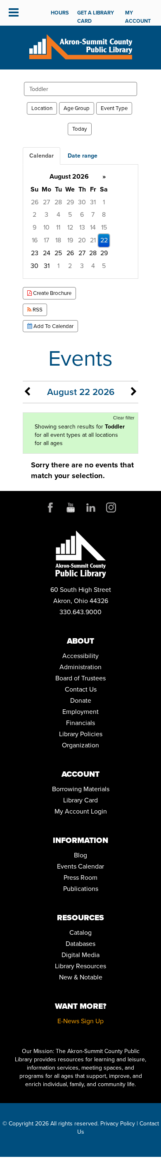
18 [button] (58, 240)
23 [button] (34, 253)
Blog (80, 855)
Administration (80, 667)
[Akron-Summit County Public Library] (80, 46)
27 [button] (46, 202)
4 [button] (58, 214)
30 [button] (82, 202)
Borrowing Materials (80, 789)
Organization (80, 745)
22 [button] (104, 240)
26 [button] (34, 202)
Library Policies (80, 734)
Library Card (80, 800)
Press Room (80, 877)
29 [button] (70, 202)
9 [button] (34, 227)
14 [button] (93, 227)
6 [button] (82, 214)
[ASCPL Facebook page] (50, 507)
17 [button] (46, 240)
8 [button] (104, 214)
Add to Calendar (52, 326)
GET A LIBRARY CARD (95, 17)
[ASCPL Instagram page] (111, 507)
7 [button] (93, 214)
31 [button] (93, 202)
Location (41, 108)
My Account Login (80, 811)
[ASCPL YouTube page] (71, 507)
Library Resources (80, 966)
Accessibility (80, 656)
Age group (77, 108)
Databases (80, 943)
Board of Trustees (80, 678)
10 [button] (46, 227)
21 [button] (93, 240)
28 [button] (58, 202)
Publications (80, 888)
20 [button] (82, 240)
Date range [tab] (82, 155)
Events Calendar (80, 866)
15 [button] (104, 227)
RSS (37, 310)
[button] (14, 13)
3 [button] (46, 214)
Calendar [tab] (41, 155)
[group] (80, 221)
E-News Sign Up (80, 1021)
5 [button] (70, 214)
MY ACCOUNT (138, 17)
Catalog (80, 932)
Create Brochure (51, 293)
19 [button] (70, 240)
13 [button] (82, 227)
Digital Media (80, 955)
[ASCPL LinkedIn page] (91, 507)
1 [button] (104, 202)
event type (114, 108)
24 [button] (46, 253)
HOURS (60, 13)
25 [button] (58, 253)
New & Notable (80, 977)
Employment (80, 711)
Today (79, 129)
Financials (80, 723)
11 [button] (58, 227)
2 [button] (34, 214)
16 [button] (35, 240)
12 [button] (70, 227)
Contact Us (81, 689)
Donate (80, 700)
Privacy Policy (117, 1123)
